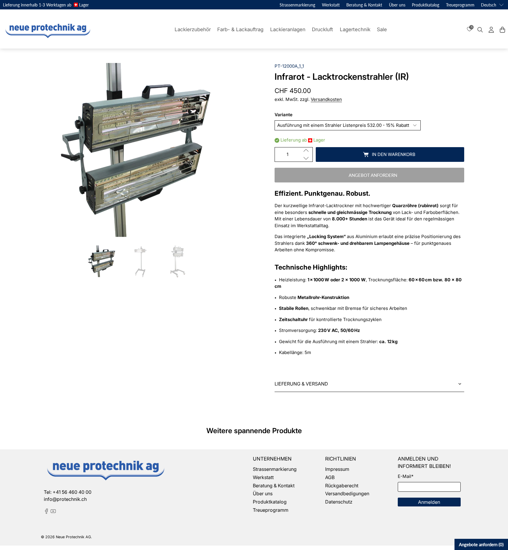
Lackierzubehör (193, 29)
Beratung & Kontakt (364, 4)
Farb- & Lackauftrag (240, 29)
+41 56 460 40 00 (72, 492)
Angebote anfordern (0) (481, 544)
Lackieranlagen (287, 29)
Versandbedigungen (347, 493)
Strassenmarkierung (297, 4)
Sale (382, 29)
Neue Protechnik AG (73, 537)
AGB (330, 477)
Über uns (397, 4)
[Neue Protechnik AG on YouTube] (53, 512)
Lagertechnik (355, 29)
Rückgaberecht (341, 485)
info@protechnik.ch (65, 499)
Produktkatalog (425, 4)
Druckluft (322, 29)
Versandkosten (326, 99)
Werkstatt (331, 4)
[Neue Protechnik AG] (47, 29)
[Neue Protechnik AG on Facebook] (46, 512)
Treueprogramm (460, 4)
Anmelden (429, 502)
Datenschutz (338, 502)
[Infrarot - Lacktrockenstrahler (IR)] (138, 151)
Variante (284, 114)
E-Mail (405, 476)
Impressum (337, 469)
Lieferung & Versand (301, 384)
